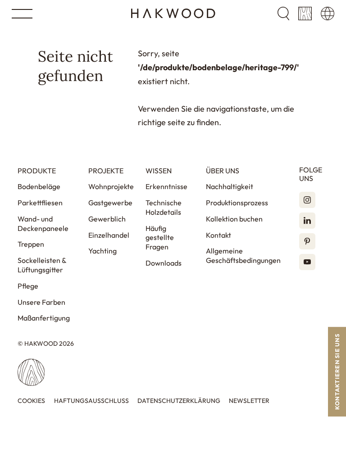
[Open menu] (22, 13)
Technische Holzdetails (164, 207)
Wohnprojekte (111, 186)
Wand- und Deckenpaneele (43, 223)
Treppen (31, 244)
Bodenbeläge (39, 186)
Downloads (164, 262)
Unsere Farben (41, 302)
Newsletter (249, 401)
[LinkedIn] (307, 220)
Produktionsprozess (237, 202)
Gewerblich (107, 218)
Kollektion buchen (234, 218)
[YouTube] (307, 262)
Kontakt (218, 235)
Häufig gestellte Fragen (160, 238)
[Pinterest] (307, 241)
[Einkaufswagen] (305, 13)
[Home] (173, 13)
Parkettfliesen (40, 202)
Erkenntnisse (166, 186)
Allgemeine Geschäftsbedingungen (243, 255)
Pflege (28, 285)
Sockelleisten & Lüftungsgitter (42, 265)
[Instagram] (307, 200)
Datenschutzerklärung (178, 401)
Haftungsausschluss (91, 401)
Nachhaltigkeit (229, 186)
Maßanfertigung (44, 317)
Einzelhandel (108, 235)
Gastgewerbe (110, 202)
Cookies (31, 401)
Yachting (102, 250)
